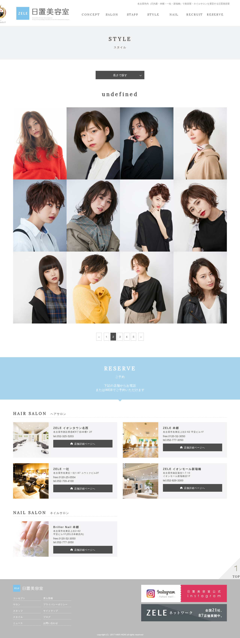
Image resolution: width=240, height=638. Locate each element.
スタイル (18, 616)
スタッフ (18, 610)
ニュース (18, 623)
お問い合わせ (50, 623)
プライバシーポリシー (55, 604)
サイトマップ (50, 610)
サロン (16, 604)
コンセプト (19, 598)
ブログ (47, 616)
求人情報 (48, 598)
